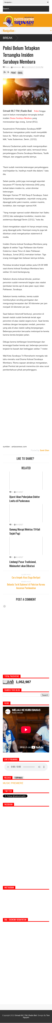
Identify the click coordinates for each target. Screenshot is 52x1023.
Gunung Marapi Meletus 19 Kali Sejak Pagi (24, 531)
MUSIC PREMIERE (13, 783)
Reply (7, 67)
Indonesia (17, 67)
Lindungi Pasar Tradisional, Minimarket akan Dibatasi (22, 564)
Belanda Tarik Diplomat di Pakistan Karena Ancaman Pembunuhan (26, 586)
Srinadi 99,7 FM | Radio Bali (26, 1015)
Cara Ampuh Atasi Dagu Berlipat (26, 577)
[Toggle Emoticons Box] (4, 606)
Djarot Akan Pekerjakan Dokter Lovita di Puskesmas (24, 499)
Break (7, 37)
